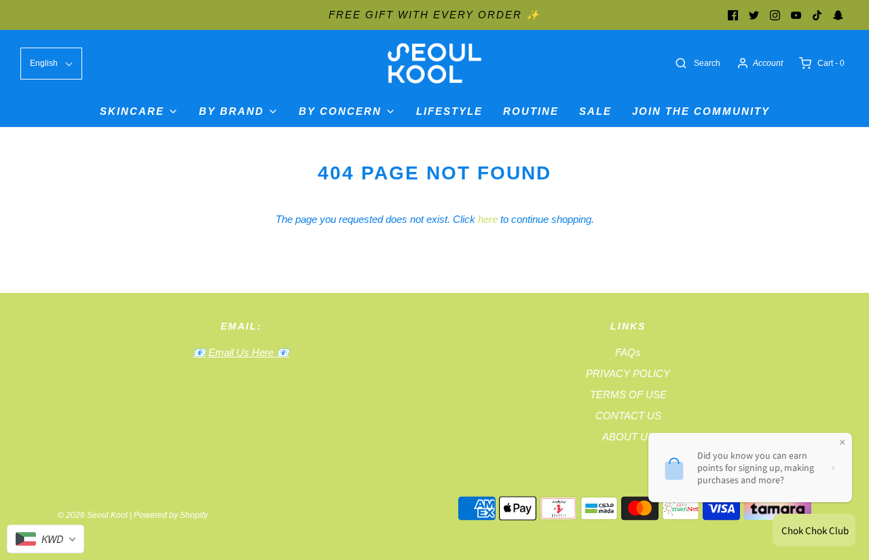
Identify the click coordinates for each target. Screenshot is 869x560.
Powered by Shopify (171, 515)
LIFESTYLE (449, 111)
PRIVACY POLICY (628, 373)
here (488, 219)
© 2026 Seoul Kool (93, 515)
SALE (595, 111)
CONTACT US (628, 415)
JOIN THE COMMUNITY (701, 111)
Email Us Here (242, 352)
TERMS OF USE (628, 394)
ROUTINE (531, 111)
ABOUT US (628, 436)
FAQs (628, 352)
